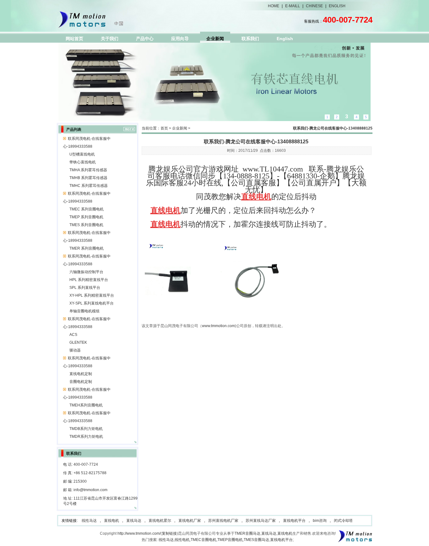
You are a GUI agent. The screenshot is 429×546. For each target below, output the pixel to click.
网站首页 (74, 38)
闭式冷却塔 (343, 520)
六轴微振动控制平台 (86, 272)
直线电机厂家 (189, 520)
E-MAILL (292, 6)
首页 (164, 128)
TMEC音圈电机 (203, 540)
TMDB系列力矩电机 (86, 429)
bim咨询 (320, 520)
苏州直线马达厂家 (261, 520)
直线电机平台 (294, 520)
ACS (73, 334)
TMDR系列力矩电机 (86, 436)
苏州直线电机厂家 (223, 520)
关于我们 (109, 38)
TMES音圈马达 (256, 540)
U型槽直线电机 (82, 154)
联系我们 (250, 38)
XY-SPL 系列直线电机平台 (91, 303)
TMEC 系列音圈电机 (86, 209)
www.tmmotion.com (218, 326)
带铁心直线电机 (82, 162)
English (285, 38)
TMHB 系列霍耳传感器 (88, 178)
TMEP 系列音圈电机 (86, 217)
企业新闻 (215, 38)
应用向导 (180, 38)
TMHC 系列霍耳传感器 (88, 185)
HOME (273, 6)
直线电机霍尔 (160, 520)
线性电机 (182, 540)
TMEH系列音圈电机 (86, 405)
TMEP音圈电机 (230, 540)
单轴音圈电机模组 (84, 311)
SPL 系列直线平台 (84, 287)
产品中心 (145, 38)
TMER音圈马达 (247, 533)
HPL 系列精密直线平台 (88, 280)
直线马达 (133, 520)
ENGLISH (337, 6)
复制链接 (169, 533)
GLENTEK (78, 342)
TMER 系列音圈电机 (86, 248)
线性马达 (89, 520)
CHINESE (314, 6)
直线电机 (111, 520)
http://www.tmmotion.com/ (138, 533)
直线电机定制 (80, 374)
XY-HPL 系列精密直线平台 (91, 295)
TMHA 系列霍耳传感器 (88, 170)
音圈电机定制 (80, 381)
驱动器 (75, 350)
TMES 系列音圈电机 (86, 225)
